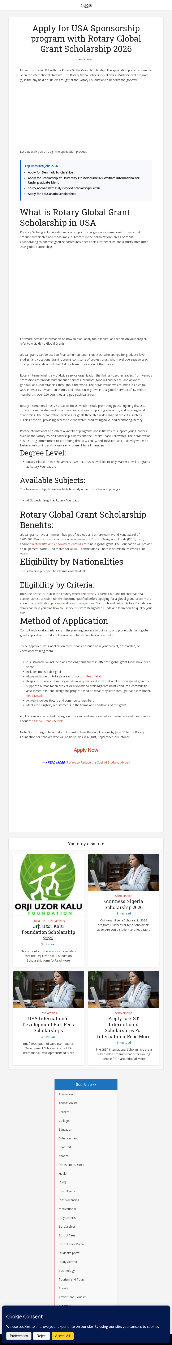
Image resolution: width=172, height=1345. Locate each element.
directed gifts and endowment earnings (56, 544)
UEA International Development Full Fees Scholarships (48, 1024)
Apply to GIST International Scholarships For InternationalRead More (123, 1027)
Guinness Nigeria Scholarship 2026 (123, 904)
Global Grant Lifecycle (49, 721)
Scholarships (56, 920)
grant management (82, 603)
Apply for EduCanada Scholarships (52, 194)
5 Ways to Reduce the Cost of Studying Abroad (98, 762)
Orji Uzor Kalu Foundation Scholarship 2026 (48, 932)
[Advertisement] (86, 118)
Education (38, 920)
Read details (94, 676)
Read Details (34, 696)
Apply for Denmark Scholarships (50, 172)
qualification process (48, 603)
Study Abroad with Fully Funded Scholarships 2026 (64, 188)
